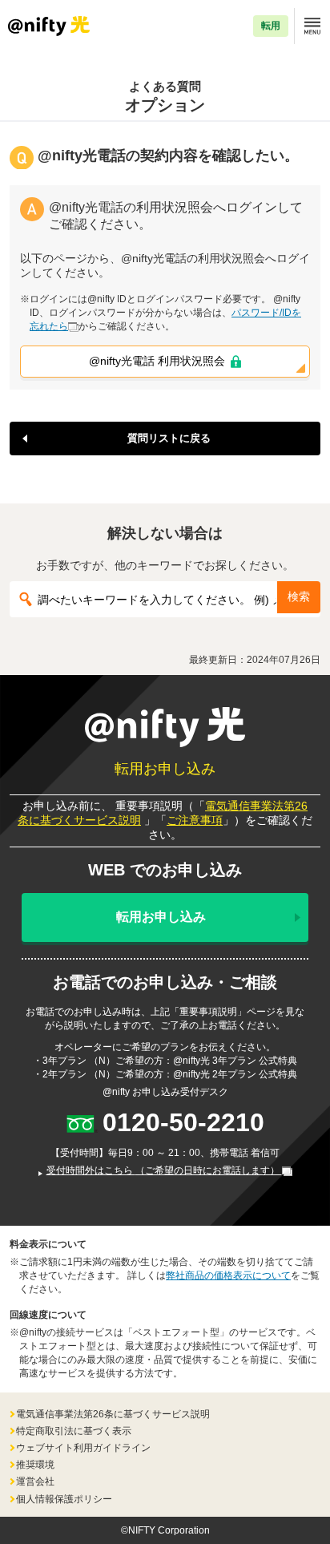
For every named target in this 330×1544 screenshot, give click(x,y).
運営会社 (35, 1481)
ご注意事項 (195, 820)
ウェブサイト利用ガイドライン (83, 1447)
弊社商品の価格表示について (228, 1275)
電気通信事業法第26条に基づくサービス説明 (113, 1414)
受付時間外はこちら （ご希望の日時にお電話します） (164, 1170)
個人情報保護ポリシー (64, 1499)
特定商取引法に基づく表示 (73, 1431)
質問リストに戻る (169, 438)
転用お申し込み (161, 917)
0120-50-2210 (183, 1122)
